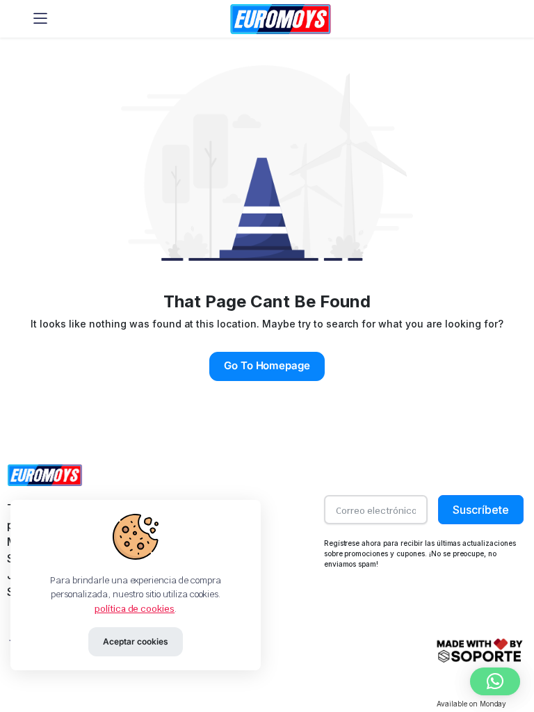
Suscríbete (481, 510)
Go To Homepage (267, 365)
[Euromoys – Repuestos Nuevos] (280, 19)
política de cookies (135, 609)
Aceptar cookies (135, 641)
